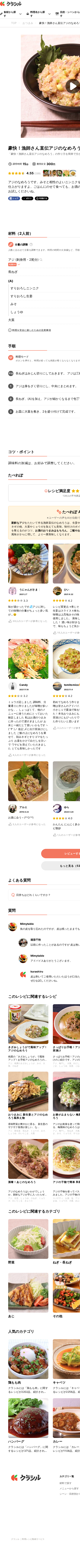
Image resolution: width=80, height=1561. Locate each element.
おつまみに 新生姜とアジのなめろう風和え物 (28, 1116)
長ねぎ (13, 272)
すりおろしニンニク (24, 288)
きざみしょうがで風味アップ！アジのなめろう (27, 1048)
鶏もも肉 (14, 1382)
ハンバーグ (16, 1441)
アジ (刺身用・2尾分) (23, 259)
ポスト (29, 198)
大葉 (11, 320)
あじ (11, 1316)
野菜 (11, 1262)
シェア (16, 198)
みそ (13, 304)
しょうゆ (16, 312)
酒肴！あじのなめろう (22, 1181)
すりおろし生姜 (21, 296)
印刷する (43, 198)
